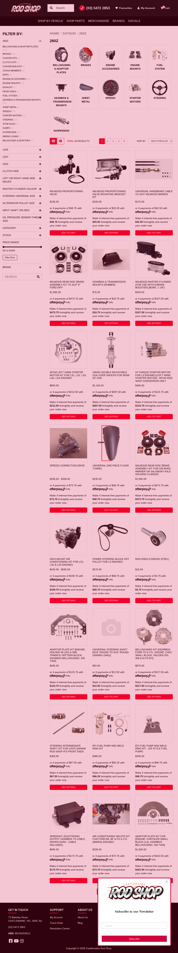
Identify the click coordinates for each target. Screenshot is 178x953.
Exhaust (9, 87)
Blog (80, 923)
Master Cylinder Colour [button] (20, 188)
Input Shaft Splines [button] (16, 210)
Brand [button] (7, 267)
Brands (119, 20)
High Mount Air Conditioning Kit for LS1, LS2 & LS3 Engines (67, 562)
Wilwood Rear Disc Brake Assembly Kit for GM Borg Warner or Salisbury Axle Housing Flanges (153, 470)
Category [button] (9, 228)
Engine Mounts (14, 83)
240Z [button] (5, 164)
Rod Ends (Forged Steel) (152, 559)
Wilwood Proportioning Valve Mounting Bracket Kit (109, 194)
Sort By (141, 141)
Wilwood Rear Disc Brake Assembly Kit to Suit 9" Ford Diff (67, 284)
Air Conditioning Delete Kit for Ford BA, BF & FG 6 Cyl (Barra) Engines (111, 839)
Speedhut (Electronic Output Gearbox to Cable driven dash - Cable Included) (67, 840)
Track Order (56, 923)
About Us (83, 917)
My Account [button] (147, 8)
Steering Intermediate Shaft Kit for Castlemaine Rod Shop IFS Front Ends (68, 748)
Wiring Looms (12, 136)
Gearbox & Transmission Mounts (22, 101)
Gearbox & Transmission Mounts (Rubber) (109, 283)
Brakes (9, 54)
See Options (111, 233)
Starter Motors (14, 115)
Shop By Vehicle (50, 20)
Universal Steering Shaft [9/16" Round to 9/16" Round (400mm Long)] (110, 652)
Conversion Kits (14, 66)
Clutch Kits (11, 62)
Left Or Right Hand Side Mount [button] (19, 180)
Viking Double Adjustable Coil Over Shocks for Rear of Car (111, 375)
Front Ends (11, 91)
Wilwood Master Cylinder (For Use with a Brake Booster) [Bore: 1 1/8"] (153, 284)
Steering (10, 120)
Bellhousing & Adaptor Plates (20, 48)
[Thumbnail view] (53, 141)
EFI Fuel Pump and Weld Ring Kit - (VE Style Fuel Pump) (151, 748)
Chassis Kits (11, 58)
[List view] (60, 141)
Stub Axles (10, 124)
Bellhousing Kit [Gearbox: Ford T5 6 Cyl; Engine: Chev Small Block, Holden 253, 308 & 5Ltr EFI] (153, 654)
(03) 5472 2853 (98, 8)
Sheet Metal (11, 107)
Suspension (12, 132)
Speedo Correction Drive (67, 465)
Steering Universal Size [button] (19, 196)
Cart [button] (166, 7)
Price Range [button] (11, 242)
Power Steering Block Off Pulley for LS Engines (110, 560)
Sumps (8, 128)
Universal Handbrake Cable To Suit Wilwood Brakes (154, 193)
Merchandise (98, 20)
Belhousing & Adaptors (18, 140)
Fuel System (11, 95)
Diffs (7, 75)
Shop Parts (76, 20)
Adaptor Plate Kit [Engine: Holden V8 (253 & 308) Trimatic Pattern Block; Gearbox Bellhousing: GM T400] (67, 655)
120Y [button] (5, 156)
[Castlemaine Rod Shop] (25, 8)
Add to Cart (68, 233)
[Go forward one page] (124, 141)
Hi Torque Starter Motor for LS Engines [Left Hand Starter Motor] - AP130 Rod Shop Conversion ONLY (153, 376)
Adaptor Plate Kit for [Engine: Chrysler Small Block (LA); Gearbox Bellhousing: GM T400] (151, 840)
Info (68, 211)
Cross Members (13, 70)
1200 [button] (5, 149)
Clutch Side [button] (11, 171)
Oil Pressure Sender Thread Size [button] (22, 219)
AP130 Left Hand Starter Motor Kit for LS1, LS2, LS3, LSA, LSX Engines (68, 375)
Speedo (9, 111)
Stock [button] (7, 235)
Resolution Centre (60, 928)
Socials (134, 20)
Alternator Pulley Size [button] (19, 203)
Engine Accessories (16, 79)
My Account (56, 917)
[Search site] (51, 8)
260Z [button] (5, 41)
